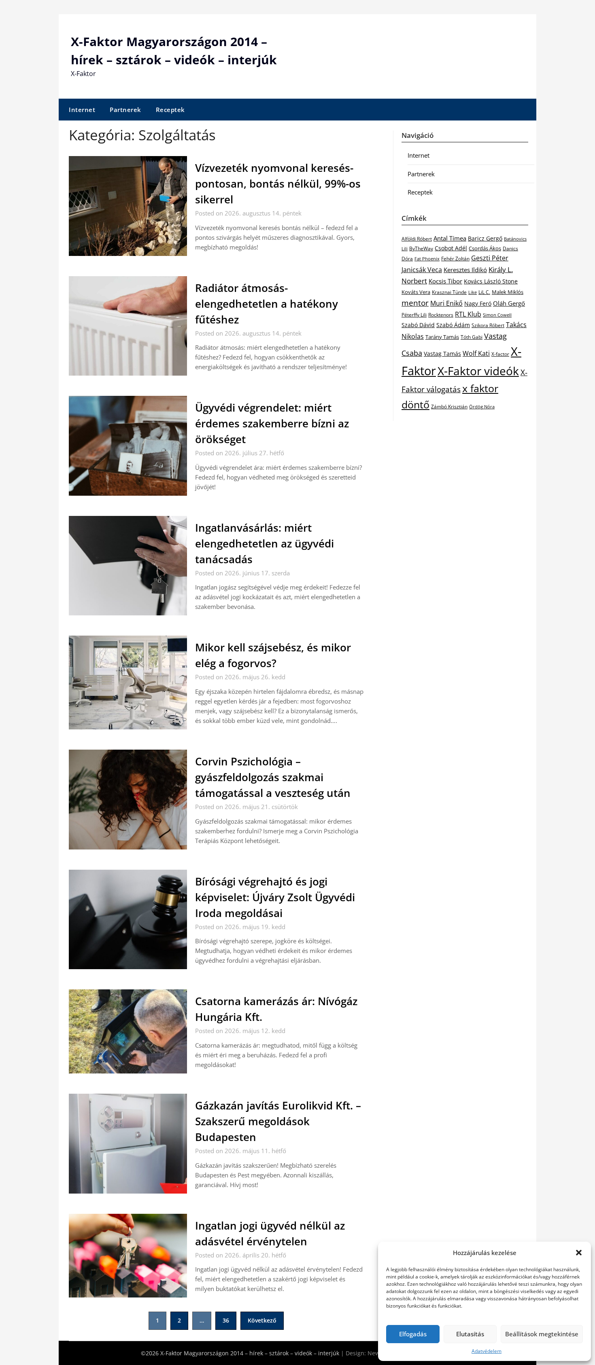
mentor (415, 302)
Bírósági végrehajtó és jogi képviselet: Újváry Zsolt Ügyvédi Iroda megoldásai (275, 897)
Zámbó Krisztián (449, 406)
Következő (262, 1320)
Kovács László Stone (491, 281)
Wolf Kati (476, 353)
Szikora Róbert (488, 325)
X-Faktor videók (478, 370)
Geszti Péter (489, 258)
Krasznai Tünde (449, 292)
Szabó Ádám (453, 325)
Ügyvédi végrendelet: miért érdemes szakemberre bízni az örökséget (272, 423)
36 (226, 1320)
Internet (82, 110)
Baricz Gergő (485, 238)
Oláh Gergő (509, 303)
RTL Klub (468, 314)
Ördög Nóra (482, 407)
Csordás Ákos (485, 248)
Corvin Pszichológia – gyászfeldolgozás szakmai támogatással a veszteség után (273, 777)
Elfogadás (413, 1334)
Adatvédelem (487, 1351)
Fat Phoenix (427, 259)
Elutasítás (470, 1334)
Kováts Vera (416, 292)
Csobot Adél (451, 248)
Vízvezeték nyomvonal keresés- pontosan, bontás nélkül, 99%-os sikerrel (278, 184)
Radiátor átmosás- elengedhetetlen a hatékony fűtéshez (266, 304)
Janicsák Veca (422, 269)
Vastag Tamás (442, 353)
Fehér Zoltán (455, 259)
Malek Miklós (507, 292)
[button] (579, 1253)
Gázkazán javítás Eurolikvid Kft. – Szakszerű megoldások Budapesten (278, 1121)
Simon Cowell (497, 315)
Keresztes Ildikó (465, 270)
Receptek (170, 110)
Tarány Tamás (442, 336)
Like (472, 292)
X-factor (500, 354)
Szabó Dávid (418, 325)
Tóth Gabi (471, 337)
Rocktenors (440, 314)
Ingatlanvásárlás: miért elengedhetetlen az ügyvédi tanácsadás (264, 543)
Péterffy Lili (414, 314)
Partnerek (125, 110)
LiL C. (484, 292)
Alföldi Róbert (417, 238)
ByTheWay (421, 248)
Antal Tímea (450, 238)
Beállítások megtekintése (541, 1334)
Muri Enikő (446, 303)
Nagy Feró (477, 303)
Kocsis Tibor (445, 281)
